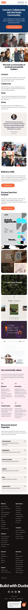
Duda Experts (19, 568)
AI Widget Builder (19, 516)
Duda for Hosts (4, 540)
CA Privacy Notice (20, 598)
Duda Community (7, 459)
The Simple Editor (5, 514)
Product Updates (19, 560)
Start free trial (21, 2)
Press (2, 558)
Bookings (18, 522)
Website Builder (4, 506)
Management (4, 556)
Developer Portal (19, 566)
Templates (18, 512)
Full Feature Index (4, 528)
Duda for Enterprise (5, 544)
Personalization (19, 514)
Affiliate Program (19, 572)
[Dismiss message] (21, 602)
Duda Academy (19, 556)
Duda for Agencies (5, 536)
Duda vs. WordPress (20, 530)
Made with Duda (19, 562)
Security (3, 526)
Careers (2, 562)
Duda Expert (5, 450)
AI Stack (3, 520)
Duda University (6, 441)
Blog (3, 477)
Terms (10, 598)
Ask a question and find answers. (10, 461)
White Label (3, 516)
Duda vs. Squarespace (21, 532)
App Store (18, 506)
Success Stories (19, 564)
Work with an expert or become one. (11, 452)
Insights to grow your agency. (9, 479)
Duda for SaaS (4, 538)
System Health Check (5, 572)
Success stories (6, 486)
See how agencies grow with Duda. (11, 488)
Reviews (3, 560)
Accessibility (18, 518)
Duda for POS (4, 542)
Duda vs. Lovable (19, 538)
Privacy (6, 598)
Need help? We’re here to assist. (10, 470)
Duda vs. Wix (18, 534)
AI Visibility (3, 522)
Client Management (5, 512)
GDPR (14, 598)
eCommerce (18, 508)
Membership (18, 510)
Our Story (3, 554)
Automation (3, 524)
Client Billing (18, 520)
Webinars (18, 558)
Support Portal (4, 570)
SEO (2, 518)
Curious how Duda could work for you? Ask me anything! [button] (14, 605)
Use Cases (3, 546)
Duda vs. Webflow (20, 536)
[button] (24, 605)
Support (4, 468)
